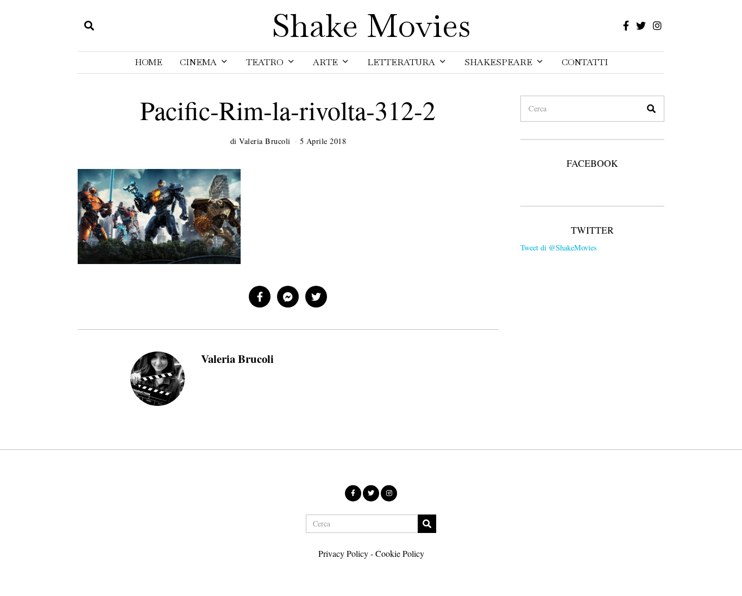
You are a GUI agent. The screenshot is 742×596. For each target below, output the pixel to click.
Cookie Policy (399, 553)
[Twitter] (641, 25)
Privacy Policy (343, 553)
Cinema (198, 62)
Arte (325, 62)
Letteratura (401, 62)
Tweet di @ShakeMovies (558, 247)
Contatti (585, 62)
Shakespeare (498, 62)
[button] (651, 109)
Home (148, 62)
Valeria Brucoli (237, 358)
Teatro (265, 62)
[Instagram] (657, 25)
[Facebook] (626, 25)
